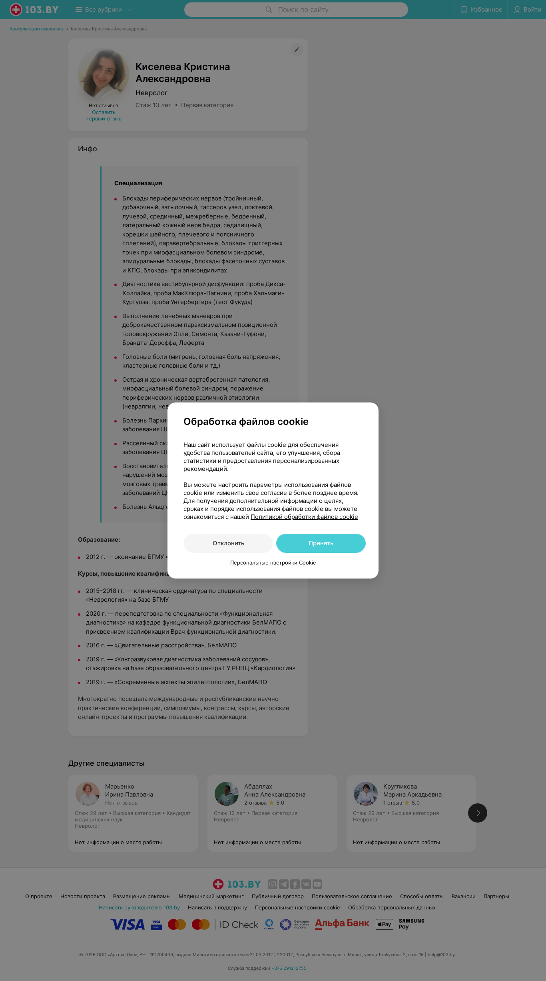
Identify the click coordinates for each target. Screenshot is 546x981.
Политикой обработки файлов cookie (304, 517)
